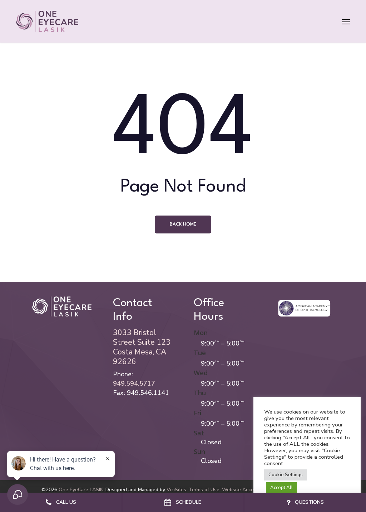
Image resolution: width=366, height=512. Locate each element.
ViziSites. (177, 489)
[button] (346, 21)
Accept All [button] (281, 487)
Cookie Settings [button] (285, 475)
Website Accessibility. (246, 489)
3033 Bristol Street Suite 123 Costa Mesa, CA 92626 (141, 347)
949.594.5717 (134, 383)
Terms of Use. (205, 489)
